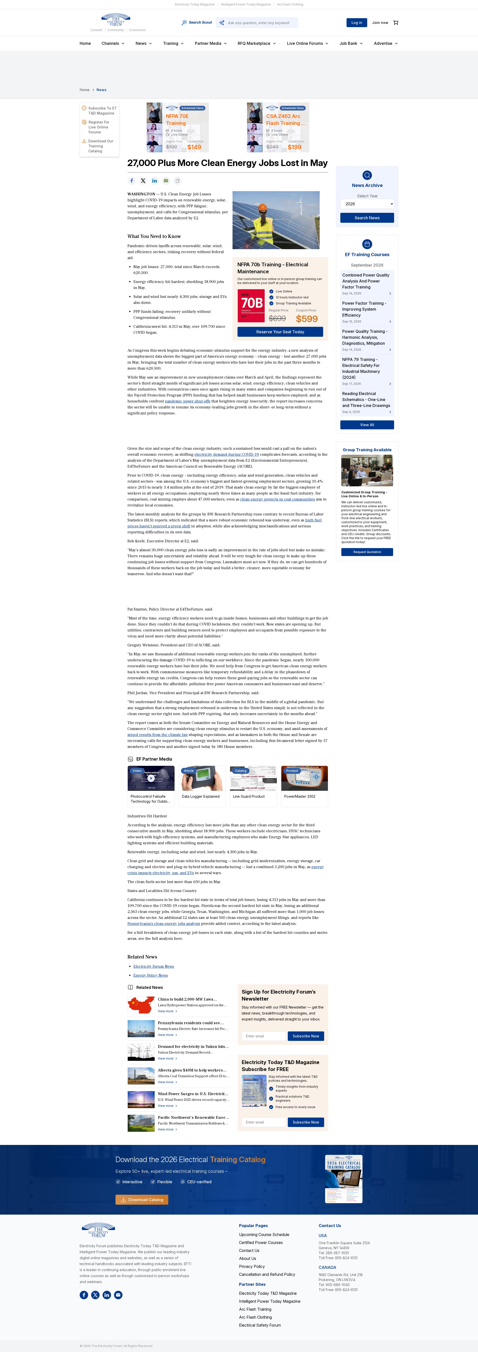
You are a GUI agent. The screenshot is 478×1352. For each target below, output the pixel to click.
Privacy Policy (252, 1266)
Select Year (367, 195)
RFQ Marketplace (254, 43)
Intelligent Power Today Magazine (246, 4)
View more (166, 1011)
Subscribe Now (306, 1036)
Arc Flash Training (255, 1309)
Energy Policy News (150, 975)
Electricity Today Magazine (195, 4)
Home (85, 43)
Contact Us (249, 1250)
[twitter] (143, 180)
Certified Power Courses (261, 1242)
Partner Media (208, 43)
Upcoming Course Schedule (264, 1234)
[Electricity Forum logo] (116, 19)
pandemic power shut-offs (187, 401)
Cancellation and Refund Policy (267, 1274)
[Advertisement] (227, 430)
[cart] (395, 22)
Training (170, 43)
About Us (247, 1258)
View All (367, 425)
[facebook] (131, 180)
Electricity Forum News (153, 966)
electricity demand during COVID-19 (226, 454)
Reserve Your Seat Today (280, 331)
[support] (166, 180)
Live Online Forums (305, 43)
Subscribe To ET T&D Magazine (102, 110)
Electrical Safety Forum (260, 1325)
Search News (367, 217)
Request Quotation (367, 552)
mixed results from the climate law (157, 734)
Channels (110, 43)
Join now (380, 22)
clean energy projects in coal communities (277, 499)
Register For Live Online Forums (99, 127)
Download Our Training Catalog (100, 146)
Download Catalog (145, 1199)
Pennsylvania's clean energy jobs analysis (163, 923)
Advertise (383, 43)
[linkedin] (154, 180)
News (141, 43)
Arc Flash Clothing (290, 4)
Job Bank (348, 43)
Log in (357, 22)
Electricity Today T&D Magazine (268, 1293)
